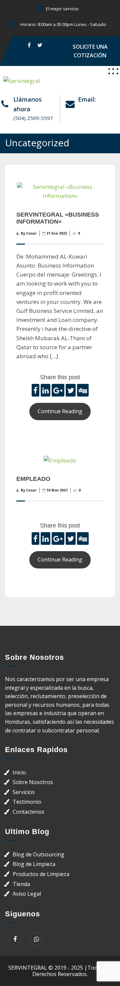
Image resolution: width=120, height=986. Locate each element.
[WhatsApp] (36, 939)
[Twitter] (40, 45)
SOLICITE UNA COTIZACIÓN (90, 51)
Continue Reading (60, 411)
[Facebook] (29, 45)
